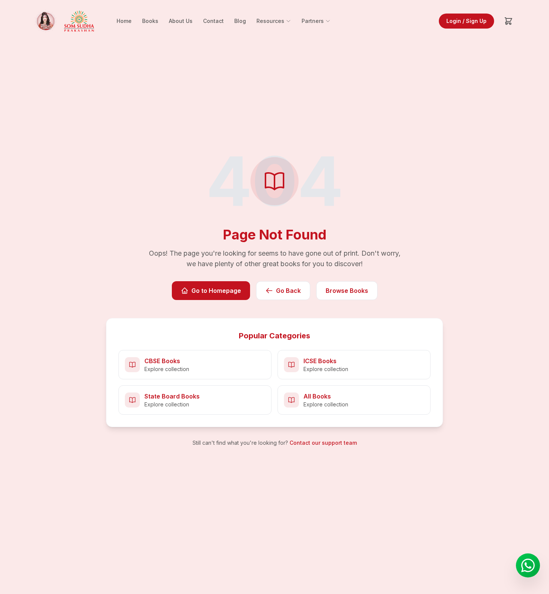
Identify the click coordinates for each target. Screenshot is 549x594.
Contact (213, 21)
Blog (240, 21)
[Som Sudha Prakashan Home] (63, 21)
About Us (181, 21)
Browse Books (347, 290)
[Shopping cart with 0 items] (508, 21)
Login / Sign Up (466, 21)
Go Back (288, 290)
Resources (270, 21)
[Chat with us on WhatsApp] (528, 565)
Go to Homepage (216, 290)
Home (124, 21)
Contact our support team (323, 442)
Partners (313, 21)
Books (150, 21)
